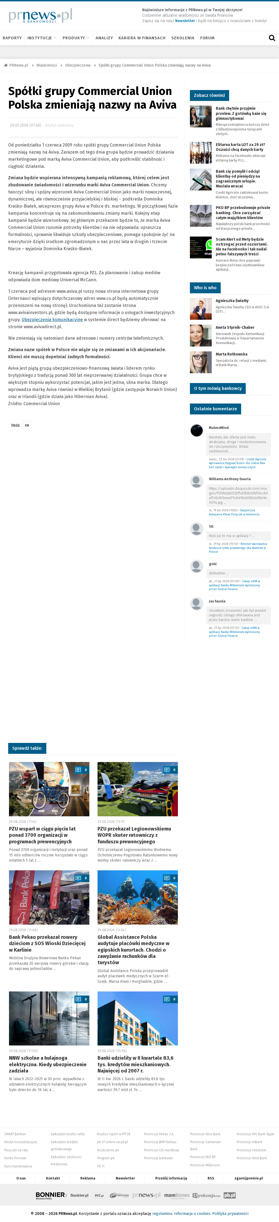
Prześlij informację (171, 1178)
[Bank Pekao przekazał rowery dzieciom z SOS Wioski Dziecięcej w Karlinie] (49, 897)
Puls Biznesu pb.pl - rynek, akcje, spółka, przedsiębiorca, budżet (230, 1194)
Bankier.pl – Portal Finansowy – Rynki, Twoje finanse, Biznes (79, 1194)
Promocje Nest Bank (252, 1158)
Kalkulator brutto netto (68, 1134)
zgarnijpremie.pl (249, 1178)
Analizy (104, 37)
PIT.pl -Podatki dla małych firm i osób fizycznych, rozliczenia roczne (99, 1194)
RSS (211, 1178)
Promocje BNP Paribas (160, 1142)
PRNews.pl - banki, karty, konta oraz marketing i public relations (147, 1194)
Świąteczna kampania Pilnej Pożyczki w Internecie (234, 512)
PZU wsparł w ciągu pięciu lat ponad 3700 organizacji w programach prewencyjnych (42, 835)
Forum (207, 37)
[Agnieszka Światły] (201, 308)
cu (27, 425)
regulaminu (162, 1213)
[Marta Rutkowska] (201, 362)
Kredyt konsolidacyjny (20, 1142)
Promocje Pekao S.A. (159, 1134)
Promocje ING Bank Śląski (255, 1134)
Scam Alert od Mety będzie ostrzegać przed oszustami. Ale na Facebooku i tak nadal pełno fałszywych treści (242, 247)
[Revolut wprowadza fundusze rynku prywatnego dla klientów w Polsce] (197, 528)
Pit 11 (100, 1166)
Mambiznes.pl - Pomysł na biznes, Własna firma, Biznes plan (176, 1194)
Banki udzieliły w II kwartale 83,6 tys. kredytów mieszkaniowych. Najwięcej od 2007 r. (136, 1064)
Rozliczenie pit (108, 1150)
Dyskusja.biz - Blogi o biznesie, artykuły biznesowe (206, 1194)
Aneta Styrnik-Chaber (235, 327)
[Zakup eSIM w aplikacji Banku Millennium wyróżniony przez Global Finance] (197, 566)
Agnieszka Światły (232, 300)
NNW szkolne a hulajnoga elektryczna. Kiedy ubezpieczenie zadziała (48, 1064)
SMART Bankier (15, 1134)
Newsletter (125, 1178)
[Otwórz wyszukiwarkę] (272, 38)
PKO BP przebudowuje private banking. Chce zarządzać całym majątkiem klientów (243, 212)
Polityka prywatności (230, 1213)
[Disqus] (93, 516)
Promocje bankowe (158, 1158)
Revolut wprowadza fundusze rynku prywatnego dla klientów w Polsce (238, 548)
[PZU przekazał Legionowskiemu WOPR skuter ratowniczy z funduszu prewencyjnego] (138, 789)
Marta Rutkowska (231, 354)
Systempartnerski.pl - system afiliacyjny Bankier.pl (119, 1194)
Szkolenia (183, 37)
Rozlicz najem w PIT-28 (113, 1134)
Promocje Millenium (205, 1165)
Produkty (74, 37)
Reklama (87, 1178)
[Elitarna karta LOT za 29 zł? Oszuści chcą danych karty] (201, 152)
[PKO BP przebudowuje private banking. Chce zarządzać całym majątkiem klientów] (201, 215)
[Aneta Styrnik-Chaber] (201, 335)
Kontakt (53, 1178)
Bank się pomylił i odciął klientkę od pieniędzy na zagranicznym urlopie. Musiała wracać (238, 179)
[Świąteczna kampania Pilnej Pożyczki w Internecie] (197, 481)
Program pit (105, 1158)
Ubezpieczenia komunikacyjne (52, 319)
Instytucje (40, 37)
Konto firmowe (15, 1158)
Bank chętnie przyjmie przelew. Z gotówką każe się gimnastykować (241, 113)
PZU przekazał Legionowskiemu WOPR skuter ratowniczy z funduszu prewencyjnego (134, 835)
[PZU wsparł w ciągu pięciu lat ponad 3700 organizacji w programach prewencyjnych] (49, 789)
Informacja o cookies (192, 1213)
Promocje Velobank (251, 1150)
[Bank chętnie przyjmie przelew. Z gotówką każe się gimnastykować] (201, 116)
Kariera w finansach (142, 37)
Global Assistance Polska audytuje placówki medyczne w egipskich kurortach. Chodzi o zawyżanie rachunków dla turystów (133, 950)
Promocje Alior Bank (205, 1134)
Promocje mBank (249, 1142)
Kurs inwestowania (18, 1166)
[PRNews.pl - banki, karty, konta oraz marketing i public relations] (38, 15)
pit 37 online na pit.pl (112, 1142)
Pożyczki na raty (16, 1150)
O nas (21, 1178)
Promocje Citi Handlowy (161, 1150)
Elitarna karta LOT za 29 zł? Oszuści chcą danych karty (240, 147)
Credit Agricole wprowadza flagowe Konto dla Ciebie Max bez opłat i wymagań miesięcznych (237, 463)
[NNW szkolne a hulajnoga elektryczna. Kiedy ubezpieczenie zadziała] (49, 1018)
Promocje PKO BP (203, 1157)
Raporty (12, 37)
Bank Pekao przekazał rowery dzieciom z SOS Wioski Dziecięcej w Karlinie (47, 943)
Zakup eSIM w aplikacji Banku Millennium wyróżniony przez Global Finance (234, 585)
